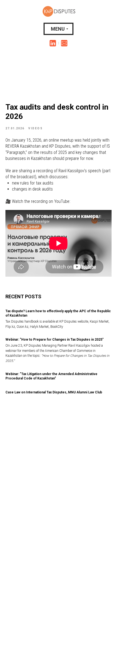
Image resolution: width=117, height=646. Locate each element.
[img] (53, 43)
